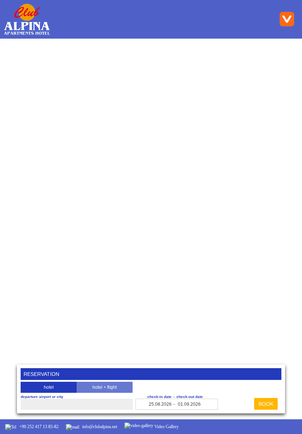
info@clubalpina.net (99, 426)
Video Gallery (166, 426)
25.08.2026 (160, 404)
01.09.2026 (189, 404)
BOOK (266, 404)
